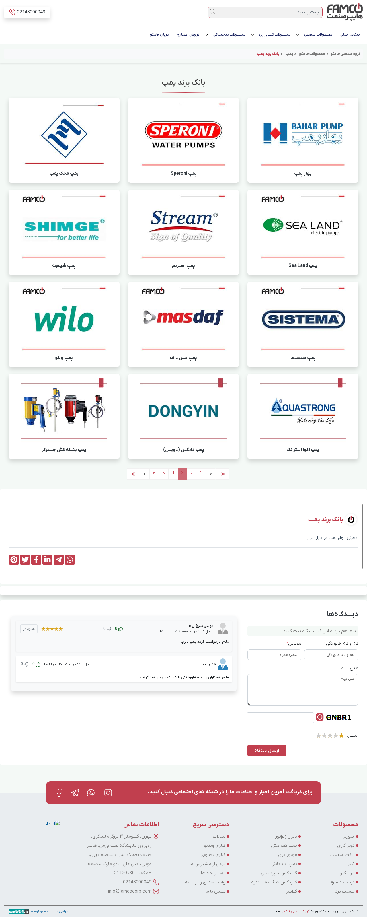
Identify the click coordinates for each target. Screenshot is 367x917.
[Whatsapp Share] (70, 560)
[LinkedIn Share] (47, 560)
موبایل (293, 643)
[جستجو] (212, 11)
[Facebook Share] (36, 560)
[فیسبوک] (59, 793)
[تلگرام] (75, 793)
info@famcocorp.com (129, 891)
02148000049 (137, 882)
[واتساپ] (91, 793)
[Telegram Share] (59, 560)
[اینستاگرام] (108, 793)
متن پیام (349, 668)
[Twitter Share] (25, 560)
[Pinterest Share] (14, 560)
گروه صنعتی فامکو (295, 911)
